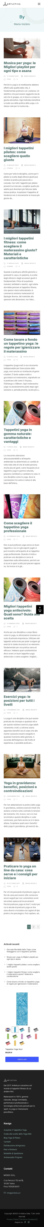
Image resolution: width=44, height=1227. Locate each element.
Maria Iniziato (30, 76)
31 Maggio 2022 (13, 165)
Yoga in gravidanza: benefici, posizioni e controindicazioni (20, 787)
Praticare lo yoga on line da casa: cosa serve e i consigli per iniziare (21, 872)
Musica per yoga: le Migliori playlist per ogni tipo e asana (20, 67)
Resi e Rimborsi (10, 1149)
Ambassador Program (13, 1157)
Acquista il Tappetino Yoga (15, 1130)
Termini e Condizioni (28, 1219)
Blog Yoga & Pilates (12, 1138)
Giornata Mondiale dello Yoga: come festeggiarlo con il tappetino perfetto (21, 950)
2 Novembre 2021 (13, 710)
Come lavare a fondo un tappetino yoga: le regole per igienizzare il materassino (22, 345)
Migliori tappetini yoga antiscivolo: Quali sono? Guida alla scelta (22, 612)
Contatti (7, 1142)
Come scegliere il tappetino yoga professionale (18, 527)
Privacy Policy (12, 1219)
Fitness (10, 168)
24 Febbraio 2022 (13, 536)
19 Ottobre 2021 (13, 883)
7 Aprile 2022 (12, 447)
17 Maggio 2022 (13, 263)
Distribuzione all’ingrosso (14, 1146)
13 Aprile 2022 (12, 356)
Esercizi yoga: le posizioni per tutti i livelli (19, 700)
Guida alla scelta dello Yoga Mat (17, 1134)
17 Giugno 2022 (12, 76)
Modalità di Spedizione (13, 1153)
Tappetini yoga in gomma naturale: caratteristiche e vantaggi (18, 436)
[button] (8, 1029)
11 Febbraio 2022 (13, 623)
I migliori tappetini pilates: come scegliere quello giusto (19, 154)
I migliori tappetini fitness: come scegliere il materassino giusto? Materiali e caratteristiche (20, 248)
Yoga (9, 79)
